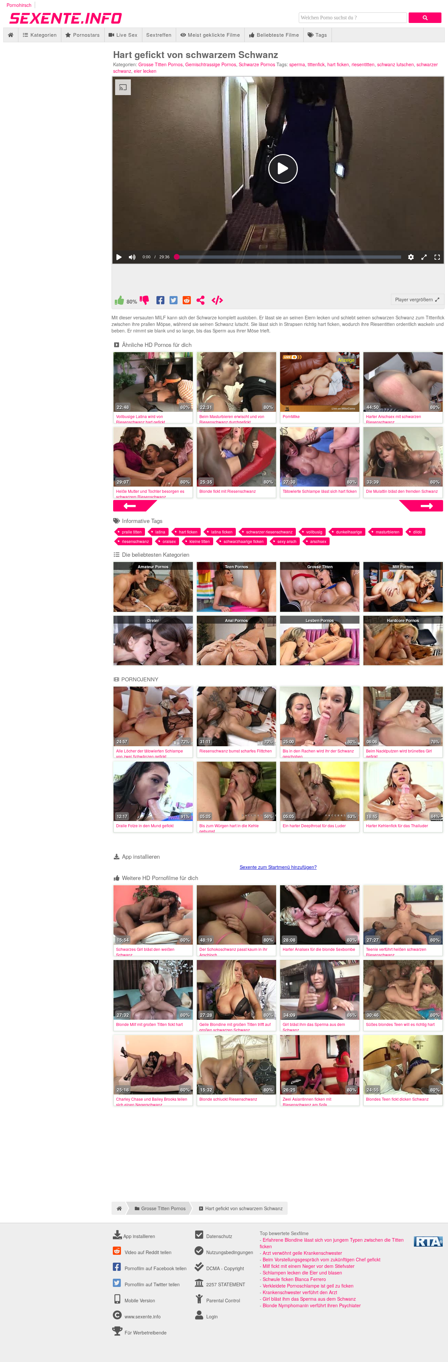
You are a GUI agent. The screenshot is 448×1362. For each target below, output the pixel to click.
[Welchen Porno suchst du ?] (425, 17)
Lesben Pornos (320, 620)
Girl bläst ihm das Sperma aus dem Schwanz (309, 1298)
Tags (320, 34)
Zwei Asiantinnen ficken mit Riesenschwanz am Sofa (307, 1101)
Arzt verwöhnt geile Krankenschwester (302, 1253)
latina (160, 531)
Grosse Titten (320, 567)
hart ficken (338, 64)
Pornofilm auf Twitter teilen (151, 1284)
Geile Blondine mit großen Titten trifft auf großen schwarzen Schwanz (235, 1026)
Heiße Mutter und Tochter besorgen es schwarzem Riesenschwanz (150, 493)
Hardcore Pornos (403, 620)
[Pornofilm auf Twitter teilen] (174, 301)
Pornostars (85, 34)
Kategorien (43, 34)
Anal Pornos (236, 620)
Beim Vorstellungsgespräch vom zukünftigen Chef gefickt (321, 1259)
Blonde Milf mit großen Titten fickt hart (149, 1024)
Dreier (153, 620)
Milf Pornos (403, 567)
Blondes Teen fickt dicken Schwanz (397, 1099)
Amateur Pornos (153, 567)
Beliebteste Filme (277, 34)
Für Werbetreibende (145, 1332)
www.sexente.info (143, 1316)
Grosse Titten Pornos (160, 64)
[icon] (11, 35)
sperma (297, 64)
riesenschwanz (135, 541)
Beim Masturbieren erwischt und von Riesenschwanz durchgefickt (231, 419)
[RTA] (428, 1244)
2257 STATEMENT (225, 1284)
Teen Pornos (236, 567)
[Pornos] (75, 24)
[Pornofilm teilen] (200, 301)
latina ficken (222, 531)
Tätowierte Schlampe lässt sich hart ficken (320, 491)
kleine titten (200, 541)
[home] (118, 1208)
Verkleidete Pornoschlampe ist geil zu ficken (308, 1285)
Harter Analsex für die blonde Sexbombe (319, 949)
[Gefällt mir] (119, 301)
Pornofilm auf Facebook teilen (155, 1268)
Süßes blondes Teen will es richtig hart (400, 1024)
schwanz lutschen (395, 64)
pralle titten (132, 531)
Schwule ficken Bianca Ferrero (294, 1279)
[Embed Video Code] (217, 301)
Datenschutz (218, 1236)
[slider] (143, 237)
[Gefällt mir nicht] (144, 301)
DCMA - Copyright (224, 1268)
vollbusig (314, 531)
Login (211, 1316)
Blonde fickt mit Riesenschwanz (227, 491)
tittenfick (316, 64)
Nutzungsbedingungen (229, 1252)
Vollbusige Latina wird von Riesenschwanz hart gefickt (140, 419)
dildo (417, 531)
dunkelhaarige (349, 531)
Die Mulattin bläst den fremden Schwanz (402, 491)
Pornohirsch (19, 5)
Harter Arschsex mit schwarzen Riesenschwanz (393, 419)
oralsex (169, 541)
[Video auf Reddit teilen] (187, 301)
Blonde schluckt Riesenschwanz (228, 1099)
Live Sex (126, 34)
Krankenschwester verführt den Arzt (300, 1292)
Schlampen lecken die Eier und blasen (302, 1272)
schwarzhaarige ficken (244, 541)
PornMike (291, 416)
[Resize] (424, 257)
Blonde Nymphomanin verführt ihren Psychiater (312, 1305)
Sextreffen (159, 34)
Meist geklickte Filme (213, 34)
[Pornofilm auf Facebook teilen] (161, 301)
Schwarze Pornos (257, 64)
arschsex (318, 541)
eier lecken (145, 71)
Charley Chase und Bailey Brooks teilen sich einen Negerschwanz (151, 1101)
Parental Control (222, 1300)
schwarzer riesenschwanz (269, 531)
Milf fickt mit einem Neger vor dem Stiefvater (309, 1266)
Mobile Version (139, 1300)
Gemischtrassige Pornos (210, 64)
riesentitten (363, 64)
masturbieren (387, 531)
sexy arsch (286, 541)
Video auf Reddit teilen (147, 1252)
